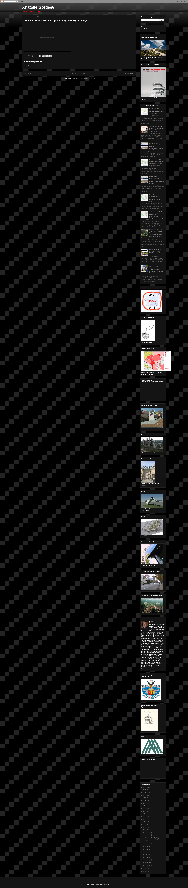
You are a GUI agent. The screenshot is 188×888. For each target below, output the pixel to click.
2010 (145, 830)
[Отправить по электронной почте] (43, 56)
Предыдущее (130, 73)
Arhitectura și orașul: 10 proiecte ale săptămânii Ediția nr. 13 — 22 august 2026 (156, 129)
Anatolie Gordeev (38, 7)
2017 (145, 811)
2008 (145, 871)
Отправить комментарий (33, 65)
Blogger (106, 884)
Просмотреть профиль (148, 669)
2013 (145, 822)
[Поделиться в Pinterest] (51, 56)
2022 (145, 798)
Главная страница (78, 73)
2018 (145, 808)
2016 (145, 814)
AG (152, 622)
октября (147, 844)
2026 (145, 787)
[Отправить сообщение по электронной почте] (39, 56)
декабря (148, 832)
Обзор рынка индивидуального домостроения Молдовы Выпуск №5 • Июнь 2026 (156, 269)
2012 (145, 824)
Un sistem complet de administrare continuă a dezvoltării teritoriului (156, 161)
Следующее (28, 73)
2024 (145, 792)
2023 (145, 795)
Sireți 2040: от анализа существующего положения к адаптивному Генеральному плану (156, 215)
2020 (145, 803)
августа (147, 846)
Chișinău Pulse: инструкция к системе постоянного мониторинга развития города (156, 180)
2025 (145, 790)
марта (147, 860)
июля (147, 849)
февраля (148, 862)
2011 (145, 827)
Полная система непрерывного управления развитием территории (156, 111)
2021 (145, 800)
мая (146, 854)
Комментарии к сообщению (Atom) (84, 78)
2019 (145, 806)
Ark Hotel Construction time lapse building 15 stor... (152, 838)
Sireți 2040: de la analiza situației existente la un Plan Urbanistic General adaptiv (155, 198)
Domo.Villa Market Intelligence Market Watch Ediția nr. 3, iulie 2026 (156, 252)
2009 (145, 868)
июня (147, 852)
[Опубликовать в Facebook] (49, 56)
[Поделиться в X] (47, 56)
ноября (147, 835)
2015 (145, 816)
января (147, 865)
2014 (145, 819)
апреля (147, 857)
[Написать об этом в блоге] (45, 56)
